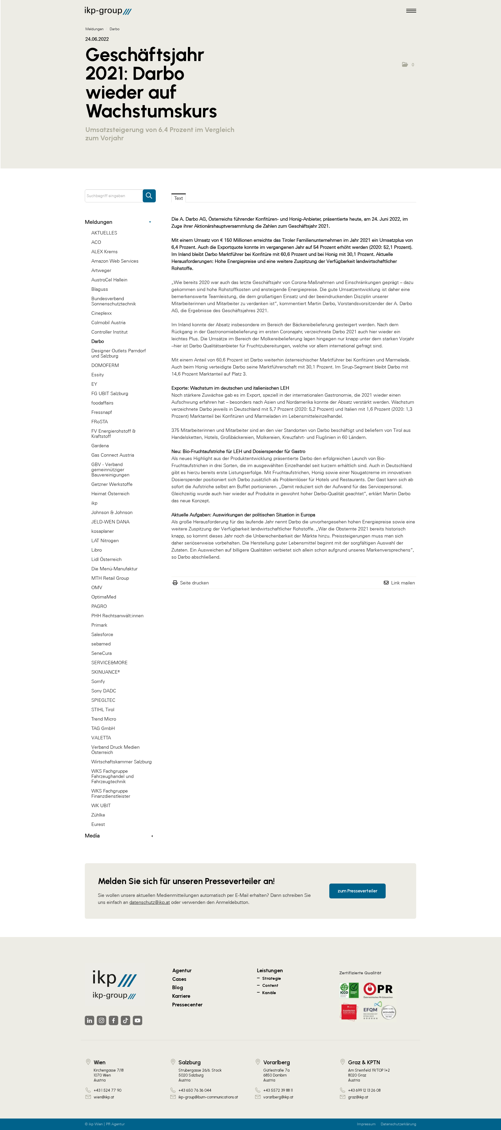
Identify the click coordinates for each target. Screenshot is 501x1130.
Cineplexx (101, 313)
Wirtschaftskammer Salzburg (121, 761)
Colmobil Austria (108, 322)
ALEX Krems (104, 251)
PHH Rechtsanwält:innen (117, 615)
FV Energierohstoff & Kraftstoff (113, 433)
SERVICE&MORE (109, 662)
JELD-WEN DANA (110, 521)
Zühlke (98, 815)
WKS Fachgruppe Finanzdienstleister (110, 793)
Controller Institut (109, 332)
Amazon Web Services (115, 261)
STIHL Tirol (102, 709)
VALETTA (101, 737)
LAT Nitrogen (105, 540)
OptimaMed (103, 597)
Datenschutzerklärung (398, 1124)
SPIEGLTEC (103, 700)
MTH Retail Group (110, 578)
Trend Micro (103, 719)
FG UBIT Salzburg (109, 393)
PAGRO (99, 606)
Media (92, 835)
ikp (94, 503)
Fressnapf (101, 412)
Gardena (100, 445)
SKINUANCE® (105, 672)
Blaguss (99, 289)
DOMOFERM (105, 365)
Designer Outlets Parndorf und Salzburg (118, 353)
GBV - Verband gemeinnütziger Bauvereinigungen (110, 470)
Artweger (101, 270)
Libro (96, 550)
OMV (96, 587)
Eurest (98, 824)
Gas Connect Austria (112, 455)
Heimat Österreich (110, 493)
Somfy (98, 681)
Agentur (182, 970)
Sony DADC (103, 690)
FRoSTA (99, 421)
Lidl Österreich (106, 559)
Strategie (271, 978)
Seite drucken (194, 582)
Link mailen (403, 582)
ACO (96, 242)
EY (94, 384)
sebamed (101, 643)
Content (270, 985)
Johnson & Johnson (112, 512)
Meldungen (98, 222)
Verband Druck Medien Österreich (115, 749)
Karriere (181, 996)
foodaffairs (102, 403)
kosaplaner (102, 531)
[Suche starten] (149, 193)
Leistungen (270, 970)
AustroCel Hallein (109, 279)
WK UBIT (101, 805)
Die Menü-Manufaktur (114, 568)
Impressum (366, 1124)
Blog (177, 987)
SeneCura (101, 653)
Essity (97, 374)
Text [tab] (178, 198)
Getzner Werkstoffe (112, 484)
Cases (179, 979)
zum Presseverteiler (357, 890)
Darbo (97, 341)
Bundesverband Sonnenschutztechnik (113, 301)
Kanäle (269, 992)
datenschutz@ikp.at (149, 902)
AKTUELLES (104, 232)
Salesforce (102, 634)
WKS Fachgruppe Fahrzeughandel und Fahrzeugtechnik (112, 776)
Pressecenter (187, 1004)
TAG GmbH (103, 728)
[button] (408, 64)
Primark (99, 625)
